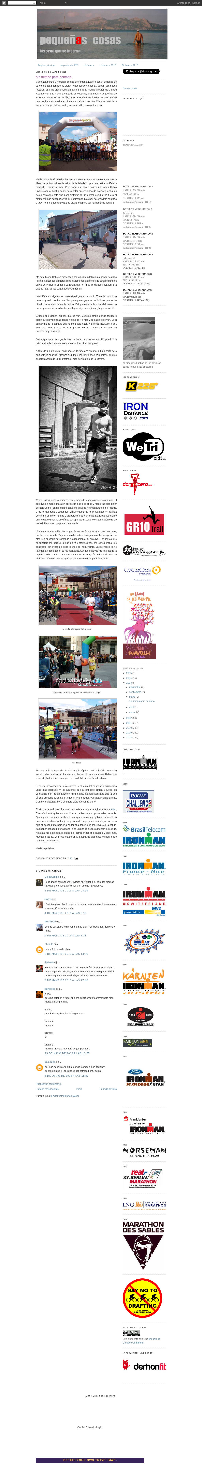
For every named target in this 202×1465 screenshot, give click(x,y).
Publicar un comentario (48, 1084)
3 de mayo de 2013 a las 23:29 (66, 890)
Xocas (48, 899)
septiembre (135, 692)
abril (132, 707)
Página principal (46, 65)
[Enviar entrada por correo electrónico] (76, 858)
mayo (132, 696)
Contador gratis (130, 88)
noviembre (135, 687)
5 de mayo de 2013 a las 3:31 (66, 935)
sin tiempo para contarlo (53, 77)
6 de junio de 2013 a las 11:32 (67, 1075)
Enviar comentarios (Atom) (65, 1096)
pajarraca (50, 1061)
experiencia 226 (69, 65)
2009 (129, 732)
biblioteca (89, 65)
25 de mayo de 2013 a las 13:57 (67, 1053)
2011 (129, 723)
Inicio (79, 1089)
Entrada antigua (108, 1089)
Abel (113, 809)
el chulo (49, 944)
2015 (129, 673)
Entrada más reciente (47, 1089)
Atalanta (49, 962)
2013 (129, 682)
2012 (129, 718)
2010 (129, 728)
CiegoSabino (52, 876)
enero (132, 712)
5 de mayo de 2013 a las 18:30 (66, 954)
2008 (129, 737)
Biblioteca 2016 (130, 65)
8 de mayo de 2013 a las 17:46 (66, 980)
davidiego (50, 989)
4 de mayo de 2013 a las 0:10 (66, 913)
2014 (129, 678)
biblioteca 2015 (108, 65)
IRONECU (50, 921)
